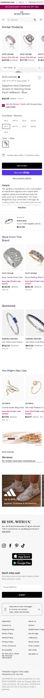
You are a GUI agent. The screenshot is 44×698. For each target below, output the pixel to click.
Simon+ (31, 625)
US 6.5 (33, 120)
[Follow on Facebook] (10, 547)
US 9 (6, 132)
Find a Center (33, 646)
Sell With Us (33, 654)
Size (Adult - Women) (12, 115)
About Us (32, 621)
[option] (13, 267)
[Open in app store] (22, 558)
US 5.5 (15, 120)
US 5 (6, 120)
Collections (33, 637)
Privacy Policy (7, 642)
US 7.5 (15, 126)
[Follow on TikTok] (23, 547)
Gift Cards (32, 650)
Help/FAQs (6, 621)
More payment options (22, 178)
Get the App (33, 633)
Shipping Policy (8, 629)
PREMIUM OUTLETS (35, 2)
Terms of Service (9, 646)
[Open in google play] (22, 565)
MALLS (21, 2)
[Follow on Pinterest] (17, 547)
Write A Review (8, 452)
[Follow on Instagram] (4, 547)
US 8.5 (33, 126)
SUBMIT (22, 595)
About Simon (33, 642)
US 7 (6, 126)
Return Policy (7, 633)
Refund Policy (7, 637)
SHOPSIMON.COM (7, 2)
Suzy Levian (9, 77)
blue (5, 144)
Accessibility (7, 650)
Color (8, 138)
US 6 (24, 120)
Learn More (10, 107)
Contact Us (6, 625)
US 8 (24, 126)
